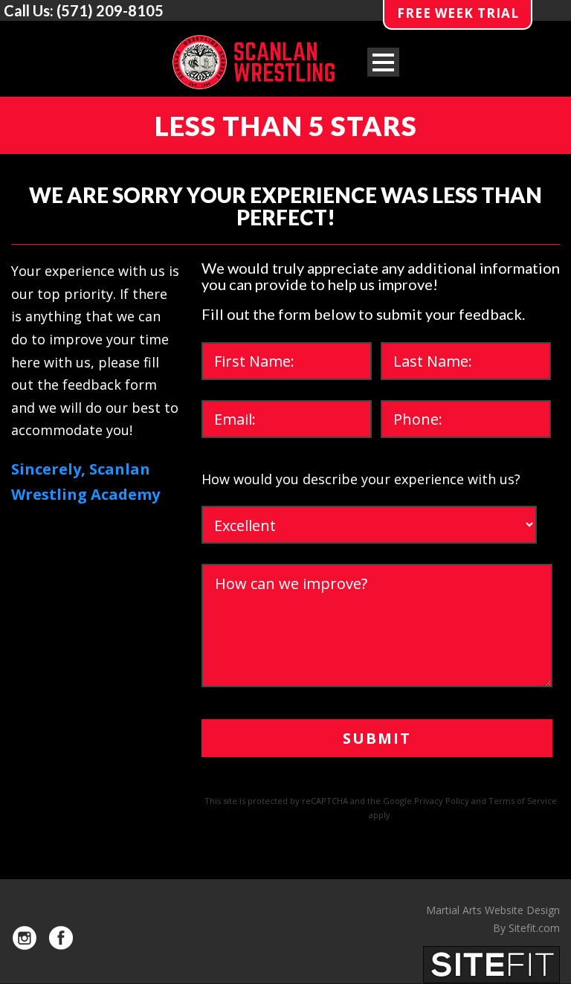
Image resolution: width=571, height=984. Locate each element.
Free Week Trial (458, 13)
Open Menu (383, 62)
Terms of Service (522, 800)
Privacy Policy (441, 800)
